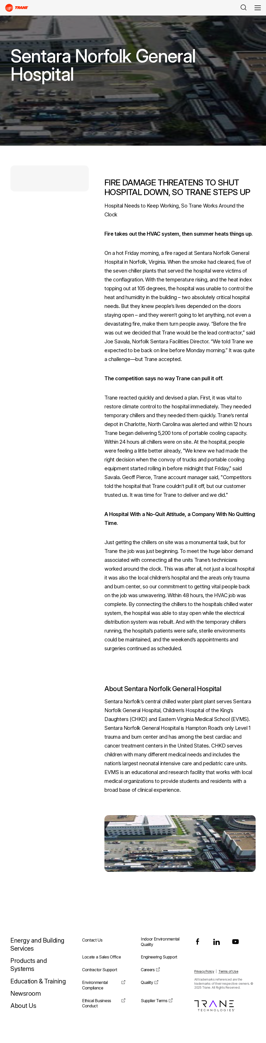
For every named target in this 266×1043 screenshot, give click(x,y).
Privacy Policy (204, 971)
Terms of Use (228, 971)
